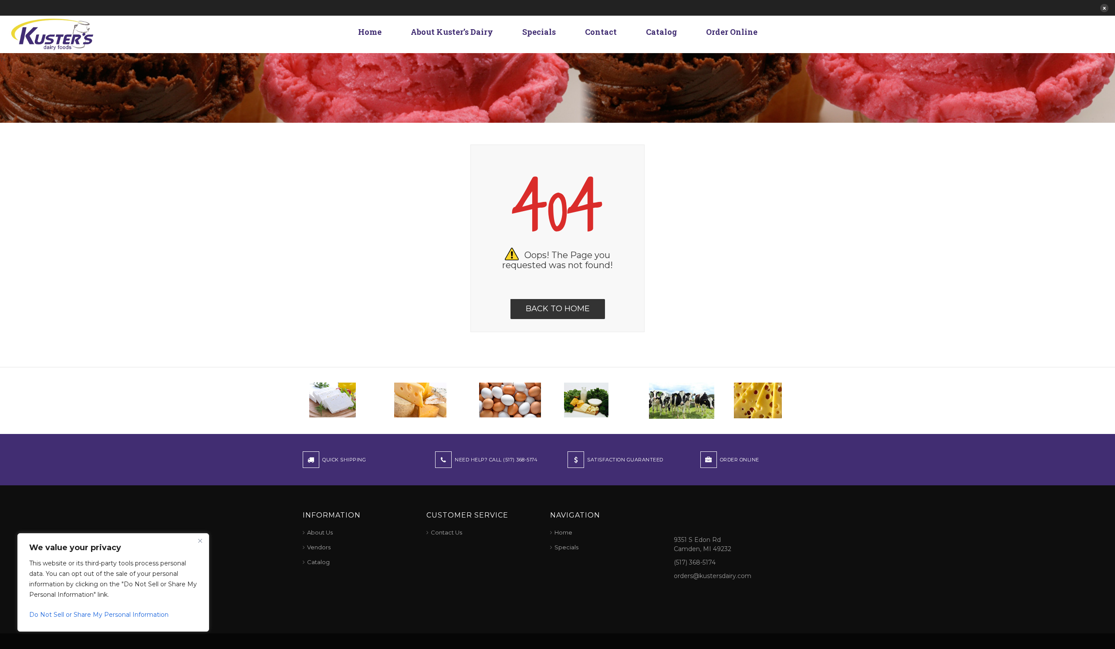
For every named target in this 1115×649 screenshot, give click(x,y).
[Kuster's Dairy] (52, 33)
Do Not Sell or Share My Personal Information (99, 615)
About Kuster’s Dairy (452, 32)
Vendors (319, 547)
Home (370, 32)
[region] (113, 582)
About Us (320, 532)
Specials (539, 32)
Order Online (731, 32)
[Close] (200, 540)
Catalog (661, 32)
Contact (601, 32)
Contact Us (446, 532)
